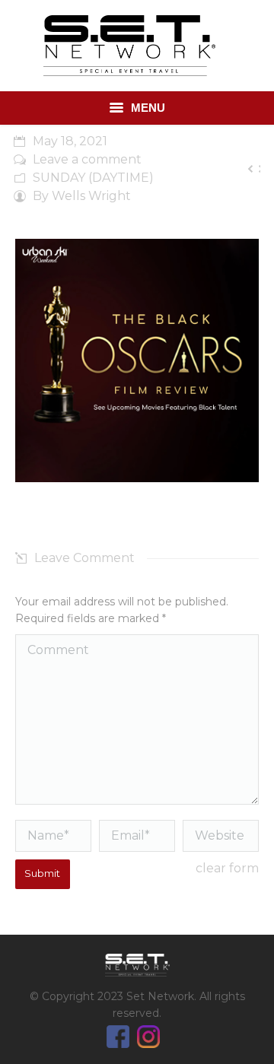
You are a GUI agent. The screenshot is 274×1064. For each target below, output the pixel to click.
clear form (227, 868)
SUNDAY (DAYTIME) (93, 177)
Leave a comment (87, 159)
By (82, 196)
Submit (42, 873)
